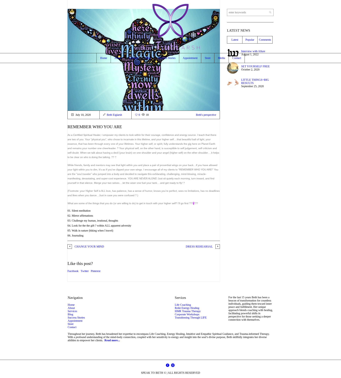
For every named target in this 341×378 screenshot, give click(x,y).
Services (72, 311)
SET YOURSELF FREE (255, 66)
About (71, 307)
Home (71, 304)
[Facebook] (167, 365)
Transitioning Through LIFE (191, 317)
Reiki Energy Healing (187, 307)
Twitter (85, 271)
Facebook (73, 271)
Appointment (75, 320)
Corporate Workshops (187, 314)
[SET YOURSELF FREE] (233, 67)
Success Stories (76, 317)
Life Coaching (183, 304)
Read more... (112, 340)
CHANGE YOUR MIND (89, 246)
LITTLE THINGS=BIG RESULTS (255, 81)
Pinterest (95, 271)
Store (71, 323)
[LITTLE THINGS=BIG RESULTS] (233, 82)
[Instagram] (173, 365)
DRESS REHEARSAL (199, 246)
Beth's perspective (206, 114)
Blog (70, 314)
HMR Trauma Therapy (188, 311)
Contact (72, 327)
